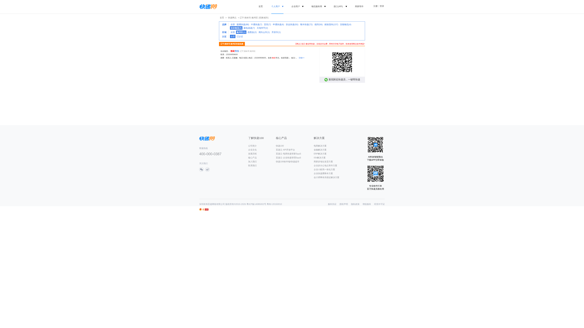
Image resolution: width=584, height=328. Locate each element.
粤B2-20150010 (274, 204)
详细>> (301, 58)
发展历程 (252, 153)
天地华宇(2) (262, 28)
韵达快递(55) (292, 24)
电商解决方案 (320, 146)
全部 (233, 24)
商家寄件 (359, 6)
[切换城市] (263, 17)
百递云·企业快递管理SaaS (288, 157)
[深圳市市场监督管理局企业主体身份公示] (200, 209)
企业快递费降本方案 (323, 173)
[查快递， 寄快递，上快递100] (207, 6)
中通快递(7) (256, 24)
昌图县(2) (252, 32)
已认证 (240, 36)
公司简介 (252, 146)
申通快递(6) (278, 24)
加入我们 (252, 161)
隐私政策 (355, 204)
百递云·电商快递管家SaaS (288, 153)
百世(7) (267, 24)
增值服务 (367, 204)
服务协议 (332, 204)
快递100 (280, 146)
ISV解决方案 (320, 157)
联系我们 (252, 165)
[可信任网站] (205, 209)
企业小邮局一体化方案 (324, 169)
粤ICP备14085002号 (256, 204)
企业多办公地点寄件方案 (325, 165)
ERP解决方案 (320, 153)
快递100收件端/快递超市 (287, 161)
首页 (261, 6)
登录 (382, 6)
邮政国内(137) (331, 24)
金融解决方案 (320, 150)
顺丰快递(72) (306, 24)
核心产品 (252, 157)
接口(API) (338, 6)
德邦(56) (319, 24)
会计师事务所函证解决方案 (326, 177)
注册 (375, 6)
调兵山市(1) (264, 32)
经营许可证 (379, 204)
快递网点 (232, 17)
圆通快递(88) (243, 24)
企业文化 (252, 150)
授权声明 (343, 204)
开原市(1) (276, 32)
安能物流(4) (345, 24)
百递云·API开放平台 (285, 150)
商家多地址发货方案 (323, 161)
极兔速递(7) (249, 28)
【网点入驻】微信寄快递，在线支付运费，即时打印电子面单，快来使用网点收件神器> (330, 44)
